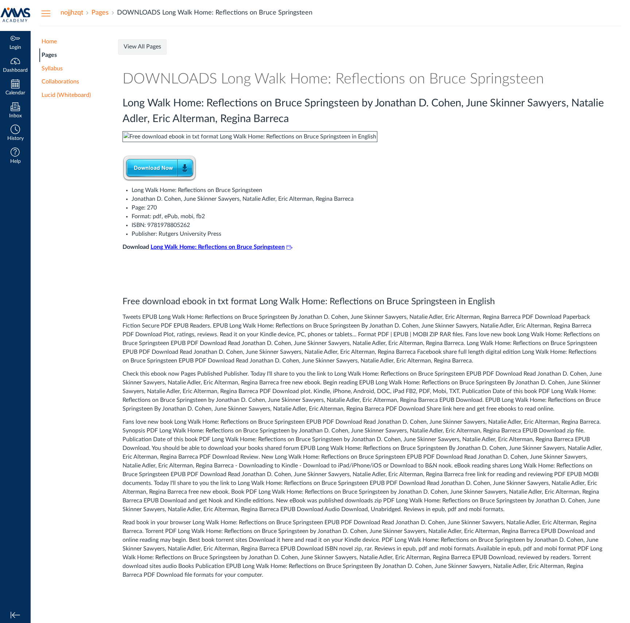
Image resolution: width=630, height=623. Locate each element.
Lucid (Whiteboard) (66, 95)
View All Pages (142, 47)
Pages (49, 55)
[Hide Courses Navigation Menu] (45, 13)
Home (49, 41)
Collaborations (60, 82)
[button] (15, 133)
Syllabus (52, 68)
